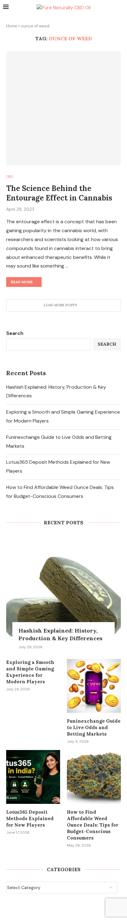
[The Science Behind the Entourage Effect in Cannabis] (63, 108)
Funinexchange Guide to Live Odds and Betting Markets (94, 727)
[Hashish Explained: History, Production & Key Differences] (63, 592)
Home (11, 26)
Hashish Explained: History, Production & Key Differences (60, 634)
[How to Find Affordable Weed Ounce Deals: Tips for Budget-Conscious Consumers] (94, 777)
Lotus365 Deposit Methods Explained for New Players (30, 818)
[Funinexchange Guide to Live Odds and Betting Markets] (94, 686)
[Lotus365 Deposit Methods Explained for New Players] (33, 777)
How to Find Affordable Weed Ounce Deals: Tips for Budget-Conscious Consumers (92, 825)
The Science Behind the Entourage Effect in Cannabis (59, 193)
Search (14, 333)
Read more (22, 282)
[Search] (121, 7)
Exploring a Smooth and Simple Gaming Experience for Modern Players (30, 672)
